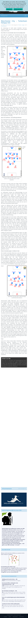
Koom (3, 580)
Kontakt (5, 616)
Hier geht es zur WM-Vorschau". (13, 544)
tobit (3, 585)
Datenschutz (15, 616)
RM (3, 25)
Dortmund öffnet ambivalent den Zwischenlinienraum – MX (10, 583)
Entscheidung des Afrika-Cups (8, 566)
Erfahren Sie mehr (18, 9)
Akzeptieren (9, 9)
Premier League (21, 25)
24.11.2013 (8, 25)
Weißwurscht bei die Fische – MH (9, 579)
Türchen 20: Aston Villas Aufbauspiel (10, 603)
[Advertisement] (14, 427)
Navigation (4, 15)
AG (2, 592)
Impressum (22, 616)
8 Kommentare (13, 489)
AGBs (10, 616)
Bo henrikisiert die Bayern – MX (9, 590)
